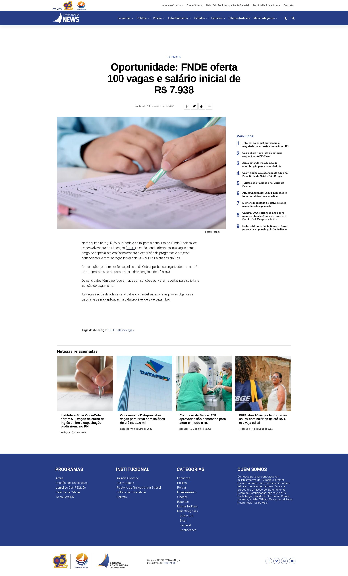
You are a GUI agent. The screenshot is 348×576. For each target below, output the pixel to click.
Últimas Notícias (239, 18)
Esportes (216, 18)
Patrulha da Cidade (68, 492)
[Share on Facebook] (187, 106)
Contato (289, 5)
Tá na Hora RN (65, 497)
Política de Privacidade (266, 5)
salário (120, 330)
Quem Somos (195, 5)
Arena (59, 478)
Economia (124, 18)
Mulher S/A (186, 516)
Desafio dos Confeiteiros (72, 483)
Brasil (183, 520)
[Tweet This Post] (194, 106)
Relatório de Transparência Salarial (227, 5)
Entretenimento (178, 18)
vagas (130, 330)
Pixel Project (169, 563)
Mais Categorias (264, 18)
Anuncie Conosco (172, 5)
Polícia (157, 18)
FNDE (131, 248)
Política (142, 18)
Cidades (199, 18)
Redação (65, 432)
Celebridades (188, 530)
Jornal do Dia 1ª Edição (71, 487)
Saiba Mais (261, 502)
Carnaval (185, 525)
